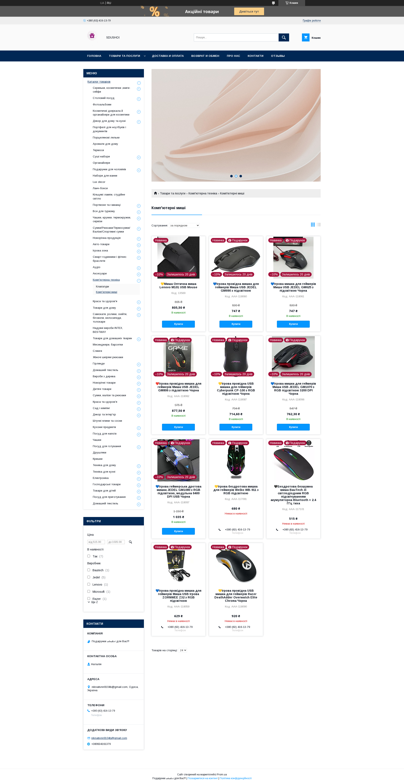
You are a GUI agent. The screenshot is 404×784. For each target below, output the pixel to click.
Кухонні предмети (104, 427)
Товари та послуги (124, 55)
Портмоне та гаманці (107, 204)
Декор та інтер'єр (104, 414)
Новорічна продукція (107, 237)
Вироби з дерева (104, 376)
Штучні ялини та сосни (107, 420)
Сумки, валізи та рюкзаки (109, 395)
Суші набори (101, 156)
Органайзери (101, 162)
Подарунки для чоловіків (109, 169)
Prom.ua (222, 774)
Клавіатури (102, 286)
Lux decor (99, 181)
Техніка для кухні (104, 471)
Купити (178, 324)
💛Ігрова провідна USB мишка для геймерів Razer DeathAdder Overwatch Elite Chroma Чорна (235, 595)
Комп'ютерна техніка (203, 193)
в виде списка (319, 226)
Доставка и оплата (168, 55)
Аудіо (96, 267)
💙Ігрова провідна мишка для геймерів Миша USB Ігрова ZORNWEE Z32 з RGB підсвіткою (178, 595)
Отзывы (278, 55)
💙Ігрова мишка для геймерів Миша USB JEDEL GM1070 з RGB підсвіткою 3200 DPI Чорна (293, 388)
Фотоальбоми (102, 104)
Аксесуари (100, 273)
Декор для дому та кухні (109, 120)
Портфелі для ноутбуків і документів (109, 129)
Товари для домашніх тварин (112, 338)
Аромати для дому (105, 143)
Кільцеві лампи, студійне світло (109, 196)
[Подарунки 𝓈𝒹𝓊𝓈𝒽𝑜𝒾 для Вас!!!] (92, 45)
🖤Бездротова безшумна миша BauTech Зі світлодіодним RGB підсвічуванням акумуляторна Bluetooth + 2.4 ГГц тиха (293, 495)
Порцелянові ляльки (106, 137)
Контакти (255, 55)
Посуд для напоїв (105, 433)
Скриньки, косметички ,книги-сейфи (111, 89)
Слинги (97, 350)
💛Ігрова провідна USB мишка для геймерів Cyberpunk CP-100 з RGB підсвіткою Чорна (236, 388)
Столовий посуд (103, 98)
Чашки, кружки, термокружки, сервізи (112, 219)
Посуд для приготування (109, 496)
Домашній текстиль (105, 370)
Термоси (98, 150)
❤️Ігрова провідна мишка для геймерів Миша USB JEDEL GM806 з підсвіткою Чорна (178, 387)
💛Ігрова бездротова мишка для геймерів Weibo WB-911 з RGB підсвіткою (236, 490)
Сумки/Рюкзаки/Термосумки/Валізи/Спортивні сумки (111, 229)
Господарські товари (107, 484)
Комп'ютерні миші (106, 292)
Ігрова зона (100, 250)
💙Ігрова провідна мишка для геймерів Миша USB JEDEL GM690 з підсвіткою (236, 287)
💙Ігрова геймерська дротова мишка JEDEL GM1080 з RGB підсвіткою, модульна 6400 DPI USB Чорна (178, 491)
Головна (94, 55)
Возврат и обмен (205, 55)
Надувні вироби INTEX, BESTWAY (108, 329)
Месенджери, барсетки (108, 344)
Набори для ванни (105, 175)
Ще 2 (94, 602)
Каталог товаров (99, 81)
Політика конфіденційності (236, 778)
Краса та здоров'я (105, 301)
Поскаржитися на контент (203, 778)
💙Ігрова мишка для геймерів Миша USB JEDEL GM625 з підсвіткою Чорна (293, 287)
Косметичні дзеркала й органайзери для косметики (111, 112)
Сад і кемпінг (101, 408)
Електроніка (101, 478)
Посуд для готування (107, 446)
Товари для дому (104, 307)
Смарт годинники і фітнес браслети (109, 258)
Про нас (233, 55)
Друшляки (99, 452)
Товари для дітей (104, 490)
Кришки (97, 458)
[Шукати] (284, 37)
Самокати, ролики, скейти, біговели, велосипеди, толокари (110, 317)
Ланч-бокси (100, 188)
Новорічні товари (104, 382)
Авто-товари (101, 244)
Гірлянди (99, 363)
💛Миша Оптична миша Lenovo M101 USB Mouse (178, 285)
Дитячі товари (102, 389)
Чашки (97, 439)
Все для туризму (104, 211)
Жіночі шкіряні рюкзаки (108, 357)
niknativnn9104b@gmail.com (109, 738)
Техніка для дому (104, 465)
